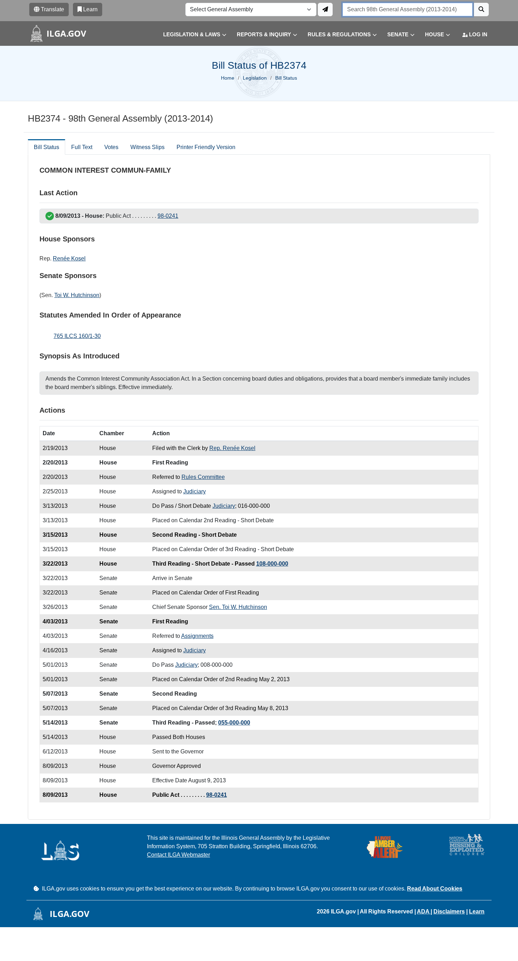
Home (227, 78)
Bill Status (46, 147)
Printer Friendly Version (206, 147)
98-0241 (168, 216)
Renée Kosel (69, 258)
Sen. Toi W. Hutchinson (238, 607)
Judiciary (194, 491)
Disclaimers (449, 911)
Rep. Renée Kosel (232, 448)
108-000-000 (272, 564)
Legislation (255, 78)
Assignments (197, 636)
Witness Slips (147, 147)
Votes (111, 147)
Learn (477, 911)
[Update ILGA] (325, 9)
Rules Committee (203, 477)
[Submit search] (481, 9)
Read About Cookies (434, 889)
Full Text (81, 147)
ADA (424, 911)
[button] (189, 34)
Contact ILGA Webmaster (178, 855)
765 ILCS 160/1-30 (77, 336)
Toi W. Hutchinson (76, 295)
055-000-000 (234, 723)
